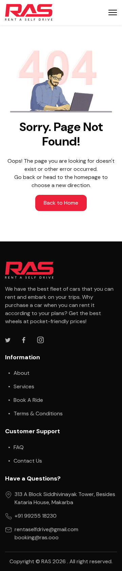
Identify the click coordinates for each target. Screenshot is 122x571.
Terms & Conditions (38, 413)
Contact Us (28, 460)
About (21, 373)
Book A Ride (28, 400)
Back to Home (61, 202)
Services (24, 386)
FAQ (19, 447)
